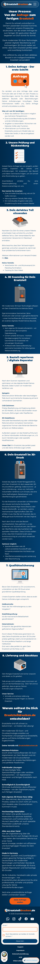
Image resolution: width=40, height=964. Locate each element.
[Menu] (35, 4)
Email (5, 925)
